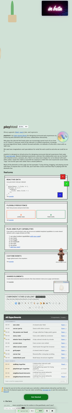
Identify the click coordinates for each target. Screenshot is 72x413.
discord (6, 392)
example (11, 196)
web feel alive (10, 156)
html (17, 132)
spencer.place (66, 282)
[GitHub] (47, 410)
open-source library (20, 135)
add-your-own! (15, 247)
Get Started (36, 397)
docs (32, 411)
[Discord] (52, 410)
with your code (35, 236)
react (21, 132)
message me (46, 390)
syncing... (62, 381)
